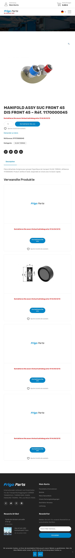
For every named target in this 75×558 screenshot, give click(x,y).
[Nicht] (73, 552)
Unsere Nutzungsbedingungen (49, 499)
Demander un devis (11, 133)
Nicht (40, 554)
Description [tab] (10, 162)
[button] (69, 44)
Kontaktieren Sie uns (27, 124)
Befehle (41, 492)
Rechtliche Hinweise (46, 502)
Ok (35, 554)
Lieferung (42, 506)
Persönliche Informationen (48, 489)
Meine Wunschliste (45, 496)
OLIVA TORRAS (20, 143)
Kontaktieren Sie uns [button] (37, 240)
